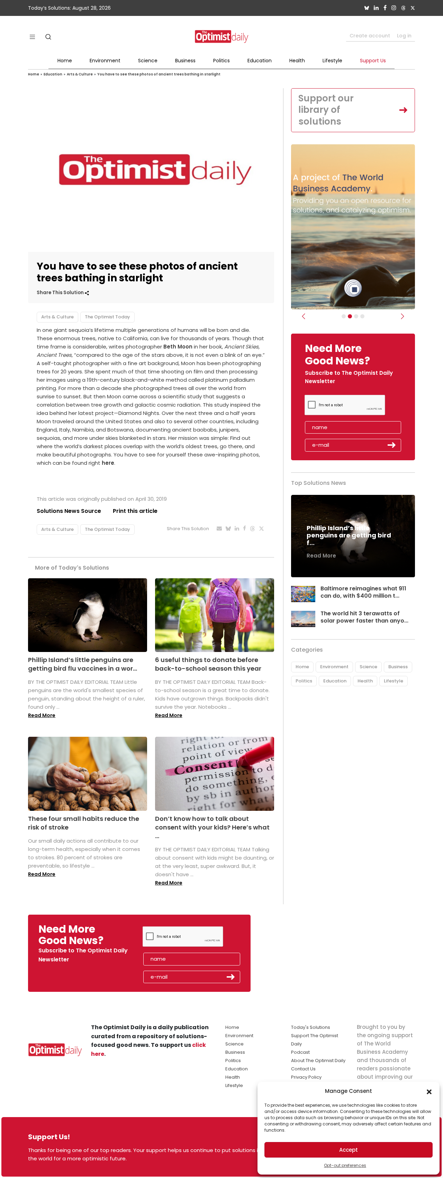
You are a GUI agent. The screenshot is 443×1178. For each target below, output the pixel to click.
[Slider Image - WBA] (350, 316)
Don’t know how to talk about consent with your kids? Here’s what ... (212, 827)
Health (297, 60)
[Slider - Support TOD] (356, 316)
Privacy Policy (306, 1077)
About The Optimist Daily (318, 1060)
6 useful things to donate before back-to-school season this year (208, 664)
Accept (348, 1149)
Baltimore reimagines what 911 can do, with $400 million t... (363, 592)
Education (259, 60)
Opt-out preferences (345, 1165)
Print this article (135, 511)
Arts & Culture (80, 74)
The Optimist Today (107, 317)
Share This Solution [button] (61, 292)
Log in (404, 35)
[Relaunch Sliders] (362, 316)
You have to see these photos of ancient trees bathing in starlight (158, 74)
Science (147, 60)
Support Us (373, 60)
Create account (370, 35)
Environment (105, 60)
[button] (429, 1091)
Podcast (300, 1052)
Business (185, 60)
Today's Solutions (310, 1027)
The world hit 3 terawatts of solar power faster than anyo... (364, 617)
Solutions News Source (69, 511)
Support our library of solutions (326, 110)
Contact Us (303, 1069)
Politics (221, 60)
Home (64, 60)
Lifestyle (332, 60)
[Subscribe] (344, 316)
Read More (41, 715)
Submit (392, 445)
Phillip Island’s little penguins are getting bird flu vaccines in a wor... (82, 664)
